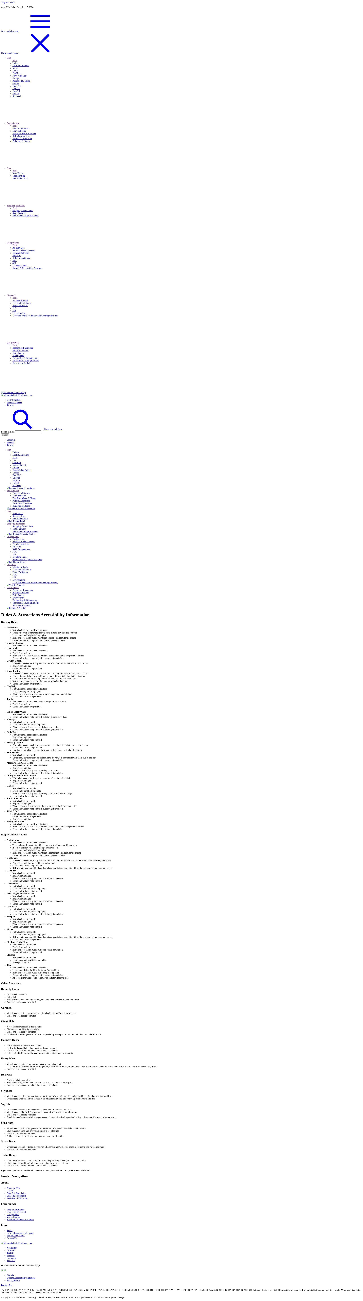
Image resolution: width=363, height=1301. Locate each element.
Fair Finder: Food (20, 518)
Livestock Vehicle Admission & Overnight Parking (35, 582)
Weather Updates (14, 402)
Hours (15, 460)
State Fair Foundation (16, 1193)
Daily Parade (18, 595)
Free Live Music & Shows (24, 498)
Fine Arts (16, 546)
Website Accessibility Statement (21, 1278)
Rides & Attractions (21, 501)
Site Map (11, 1275)
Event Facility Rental (16, 1212)
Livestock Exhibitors (21, 569)
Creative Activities (20, 544)
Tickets (10, 405)
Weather (10, 442)
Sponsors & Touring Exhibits (25, 603)
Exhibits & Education (22, 503)
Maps (14, 457)
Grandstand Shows (20, 493)
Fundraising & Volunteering (24, 600)
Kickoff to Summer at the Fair (20, 1219)
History (10, 1190)
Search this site (7, 432)
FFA (14, 552)
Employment (18, 598)
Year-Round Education (17, 1198)
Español (16, 480)
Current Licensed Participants (20, 1233)
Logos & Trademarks (16, 1196)
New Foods (17, 513)
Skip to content (8, 2)
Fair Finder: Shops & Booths (25, 531)
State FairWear (19, 529)
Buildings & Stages (21, 506)
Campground (13, 1214)
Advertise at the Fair (21, 605)
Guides (15, 473)
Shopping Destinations (22, 526)
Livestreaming (18, 580)
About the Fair (13, 1188)
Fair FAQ (16, 475)
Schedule (11, 440)
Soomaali (16, 485)
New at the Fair (19, 465)
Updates (16, 478)
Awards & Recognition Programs (27, 559)
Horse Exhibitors (20, 572)
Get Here (16, 462)
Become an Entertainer (22, 590)
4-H (14, 554)
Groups (15, 467)
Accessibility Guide (21, 470)
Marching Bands (19, 557)
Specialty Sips (18, 516)
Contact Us (12, 1238)
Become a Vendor (20, 592)
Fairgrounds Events (15, 1209)
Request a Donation (16, 1235)
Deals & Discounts (20, 455)
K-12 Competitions (21, 549)
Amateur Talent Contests (23, 541)
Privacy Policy (13, 1280)
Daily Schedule (14, 400)
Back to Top (6, 1285)
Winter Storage (13, 1217)
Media (9, 1230)
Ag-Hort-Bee (18, 539)
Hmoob (15, 483)
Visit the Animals (20, 567)
